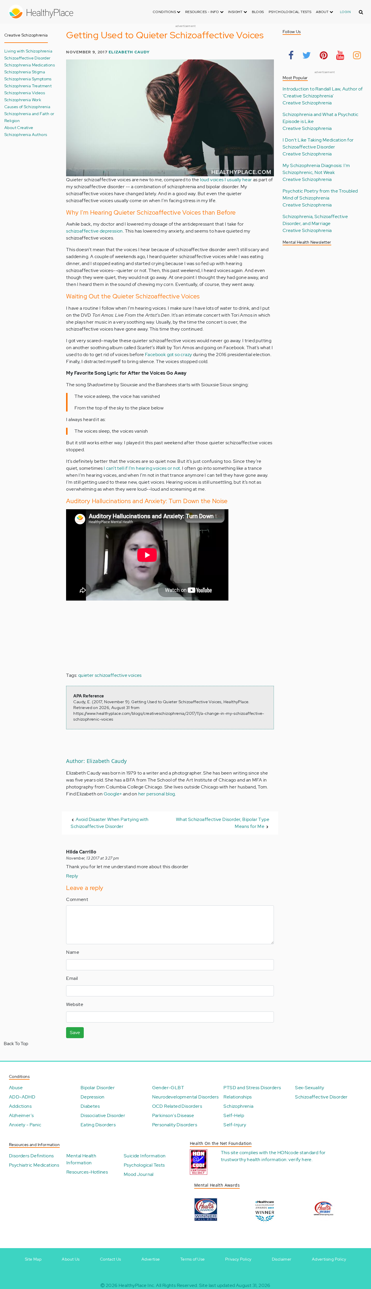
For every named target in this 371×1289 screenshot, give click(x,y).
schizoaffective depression (94, 231)
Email (72, 978)
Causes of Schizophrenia (27, 106)
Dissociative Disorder (103, 1115)
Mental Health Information (81, 1159)
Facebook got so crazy (168, 354)
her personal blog (156, 794)
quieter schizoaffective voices (110, 675)
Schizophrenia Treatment (28, 85)
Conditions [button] (165, 12)
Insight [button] (235, 12)
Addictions (20, 1106)
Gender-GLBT (168, 1088)
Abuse (16, 1088)
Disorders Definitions (31, 1156)
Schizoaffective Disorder (27, 58)
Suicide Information (145, 1156)
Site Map (33, 1259)
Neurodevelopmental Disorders (185, 1097)
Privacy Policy (238, 1259)
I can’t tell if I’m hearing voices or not (142, 468)
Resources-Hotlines (87, 1172)
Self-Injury (234, 1125)
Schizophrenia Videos (24, 92)
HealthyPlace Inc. (137, 1285)
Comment (77, 899)
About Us (70, 1259)
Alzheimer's (21, 1115)
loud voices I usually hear (226, 180)
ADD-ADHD (22, 1097)
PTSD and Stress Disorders (252, 1088)
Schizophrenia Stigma (24, 72)
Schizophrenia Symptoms (28, 78)
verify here (299, 1159)
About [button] (322, 12)
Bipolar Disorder (98, 1088)
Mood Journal (139, 1174)
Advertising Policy (329, 1259)
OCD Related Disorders (177, 1106)
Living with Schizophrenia (28, 51)
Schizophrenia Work (22, 99)
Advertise (150, 1259)
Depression (93, 1097)
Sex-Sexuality (309, 1088)
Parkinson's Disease (173, 1115)
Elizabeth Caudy (129, 52)
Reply (72, 876)
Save (75, 1032)
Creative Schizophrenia (307, 103)
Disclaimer (282, 1259)
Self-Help (233, 1115)
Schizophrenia (238, 1106)
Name (72, 952)
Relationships (237, 1097)
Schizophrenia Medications (29, 65)
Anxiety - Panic (25, 1125)
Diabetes (90, 1106)
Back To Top (16, 1043)
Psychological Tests (290, 12)
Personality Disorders (174, 1125)
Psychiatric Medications (34, 1165)
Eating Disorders (98, 1125)
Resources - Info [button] (202, 12)
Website (74, 1004)
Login (345, 12)
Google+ (113, 794)
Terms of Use (192, 1259)
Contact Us (110, 1259)
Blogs (258, 12)
